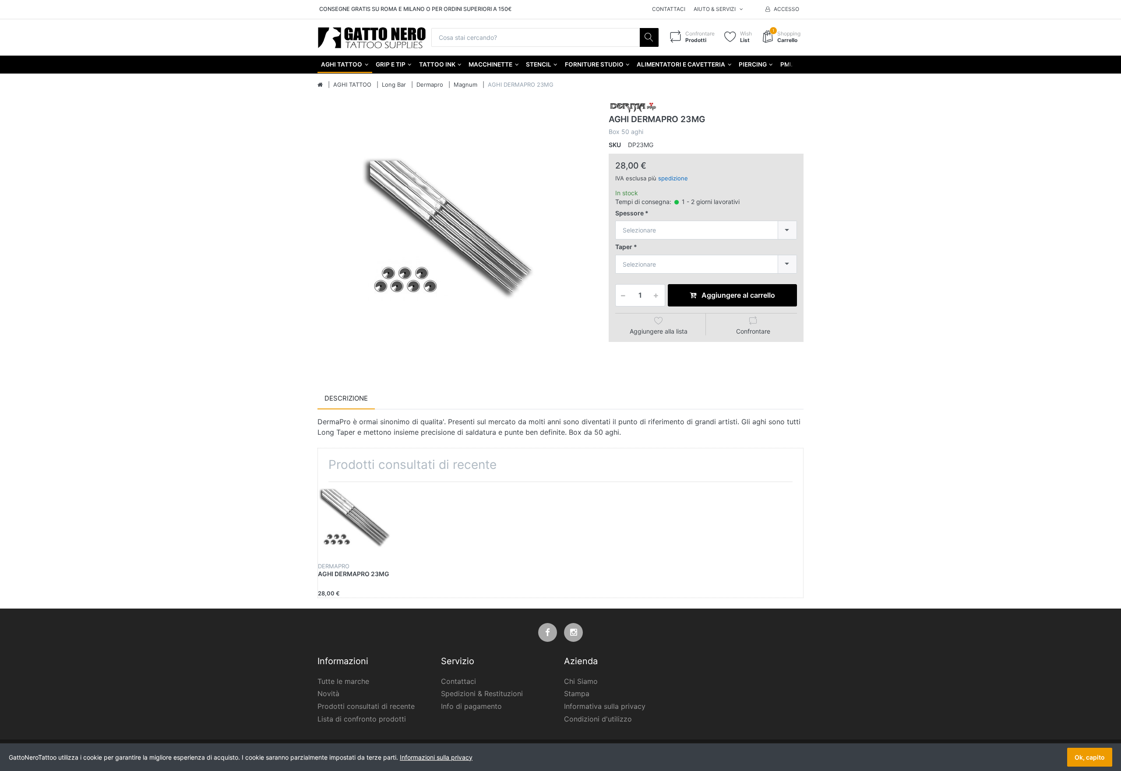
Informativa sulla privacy (604, 706)
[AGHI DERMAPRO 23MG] (456, 238)
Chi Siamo (581, 681)
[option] (456, 238)
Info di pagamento (471, 706)
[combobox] (706, 230)
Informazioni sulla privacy (436, 757)
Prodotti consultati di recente (366, 706)
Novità (328, 693)
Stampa (576, 693)
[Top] (320, 85)
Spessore (629, 213)
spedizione (673, 178)
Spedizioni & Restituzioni (482, 693)
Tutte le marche (343, 681)
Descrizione (346, 398)
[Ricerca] (649, 37)
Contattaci (668, 9)
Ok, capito (1090, 757)
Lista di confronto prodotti (361, 719)
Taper (623, 246)
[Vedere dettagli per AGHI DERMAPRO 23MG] (358, 522)
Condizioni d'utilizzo (598, 719)
